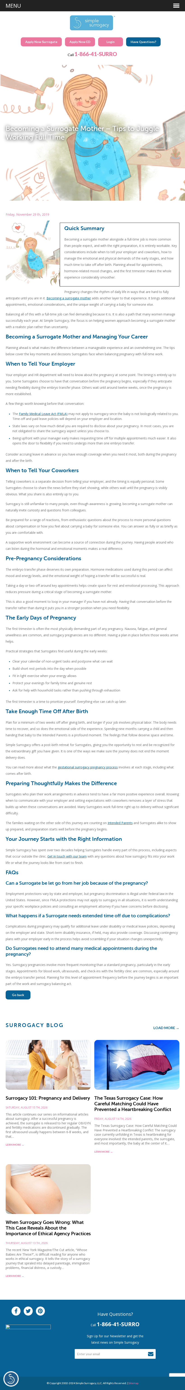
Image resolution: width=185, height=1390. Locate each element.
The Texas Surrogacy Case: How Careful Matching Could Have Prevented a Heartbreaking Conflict (132, 1103)
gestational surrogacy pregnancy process (88, 767)
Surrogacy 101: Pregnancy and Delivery (48, 1098)
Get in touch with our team (67, 856)
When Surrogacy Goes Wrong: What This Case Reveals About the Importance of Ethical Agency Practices (48, 1228)
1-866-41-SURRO (95, 54)
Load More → (166, 1027)
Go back (18, 995)
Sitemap (133, 1383)
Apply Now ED (79, 42)
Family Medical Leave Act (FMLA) (43, 414)
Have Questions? (143, 42)
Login (110, 42)
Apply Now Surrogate (41, 42)
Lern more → (15, 1144)
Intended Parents (120, 823)
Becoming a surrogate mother (68, 298)
